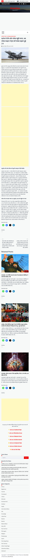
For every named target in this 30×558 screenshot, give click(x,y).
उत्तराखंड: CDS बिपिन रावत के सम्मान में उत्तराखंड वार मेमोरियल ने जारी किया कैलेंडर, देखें (14, 275)
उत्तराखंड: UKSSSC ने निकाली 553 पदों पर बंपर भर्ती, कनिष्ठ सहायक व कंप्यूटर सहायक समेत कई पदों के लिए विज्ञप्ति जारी (14, 464)
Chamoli (3, 491)
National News (4, 523)
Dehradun (3, 499)
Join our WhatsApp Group (15, 433)
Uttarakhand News (11, 36)
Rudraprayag (4, 536)
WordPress (10, 556)
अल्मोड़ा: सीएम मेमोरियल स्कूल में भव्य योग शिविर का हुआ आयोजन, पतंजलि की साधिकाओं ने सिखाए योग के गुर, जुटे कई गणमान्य (14, 325)
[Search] (28, 32)
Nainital (3, 519)
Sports (2, 538)
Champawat (3, 494)
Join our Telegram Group (16, 436)
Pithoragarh (3, 531)
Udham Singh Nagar (5, 546)
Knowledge (3, 514)
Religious (3, 533)
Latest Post (4, 36)
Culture (2, 496)
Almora (2, 486)
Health (2, 506)
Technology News (5, 541)
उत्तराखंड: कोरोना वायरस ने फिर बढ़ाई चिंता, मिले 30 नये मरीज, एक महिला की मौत (15, 374)
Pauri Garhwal (4, 528)
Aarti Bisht (5, 46)
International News (5, 509)
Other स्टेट (3, 526)
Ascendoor (26, 555)
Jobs (2, 511)
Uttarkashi (3, 551)
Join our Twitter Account (16, 446)
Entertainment (4, 501)
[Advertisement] (15, 21)
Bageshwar (3, 489)
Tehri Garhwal (4, 543)
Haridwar (3, 504)
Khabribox (15, 8)
